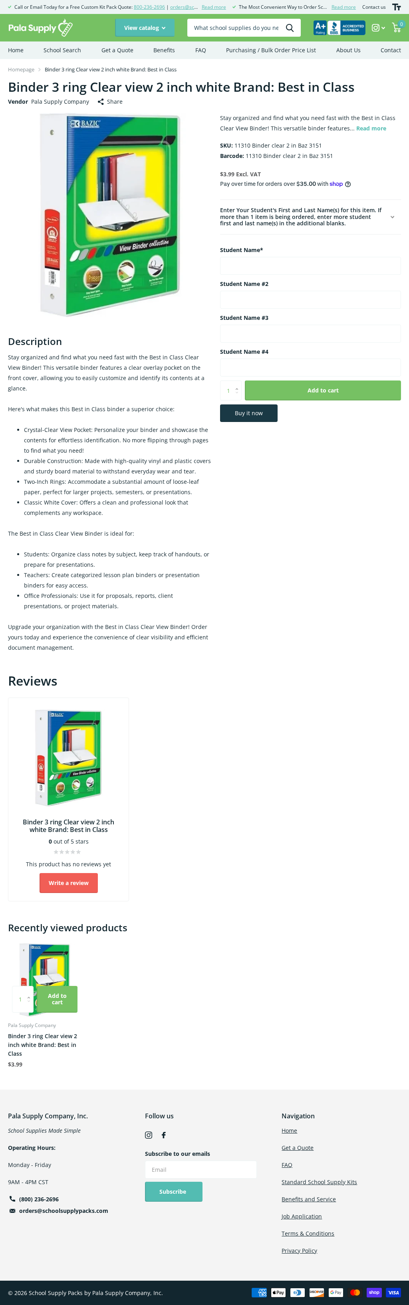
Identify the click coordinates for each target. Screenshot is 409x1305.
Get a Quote (117, 50)
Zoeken (290, 28)
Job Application (302, 1216)
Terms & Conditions (308, 1233)
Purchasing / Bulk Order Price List (271, 50)
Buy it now (249, 413)
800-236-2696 (149, 7)
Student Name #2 (244, 284)
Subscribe (173, 1191)
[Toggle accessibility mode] (396, 7)
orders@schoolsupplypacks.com (63, 1210)
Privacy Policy (299, 1250)
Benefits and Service (309, 1199)
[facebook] (164, 1135)
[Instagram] (148, 1135)
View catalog (142, 28)
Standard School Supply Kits (319, 1182)
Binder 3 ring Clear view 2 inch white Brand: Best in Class (42, 1044)
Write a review (69, 883)
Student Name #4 (244, 351)
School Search (62, 50)
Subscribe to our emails (177, 1153)
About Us (348, 50)
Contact (391, 50)
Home (16, 50)
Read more (214, 7)
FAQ (200, 50)
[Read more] (378, 28)
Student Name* (241, 250)
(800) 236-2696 (39, 1199)
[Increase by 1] (239, 383)
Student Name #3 (244, 317)
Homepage (21, 69)
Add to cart (323, 390)
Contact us (374, 7)
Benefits (164, 50)
